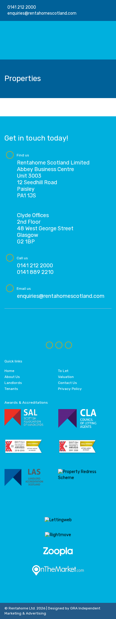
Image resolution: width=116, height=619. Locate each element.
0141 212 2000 (21, 7)
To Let (63, 371)
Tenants (11, 389)
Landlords (13, 383)
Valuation (66, 377)
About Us (12, 377)
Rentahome (29, 40)
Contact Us (67, 383)
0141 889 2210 (35, 272)
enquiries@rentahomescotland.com (41, 13)
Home (9, 371)
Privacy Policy (70, 389)
